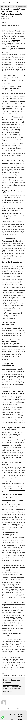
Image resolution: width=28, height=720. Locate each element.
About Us (12, 717)
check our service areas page (9, 627)
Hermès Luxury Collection (9, 6)
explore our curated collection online (14, 282)
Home (2, 6)
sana (9, 700)
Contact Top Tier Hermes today (11, 685)
